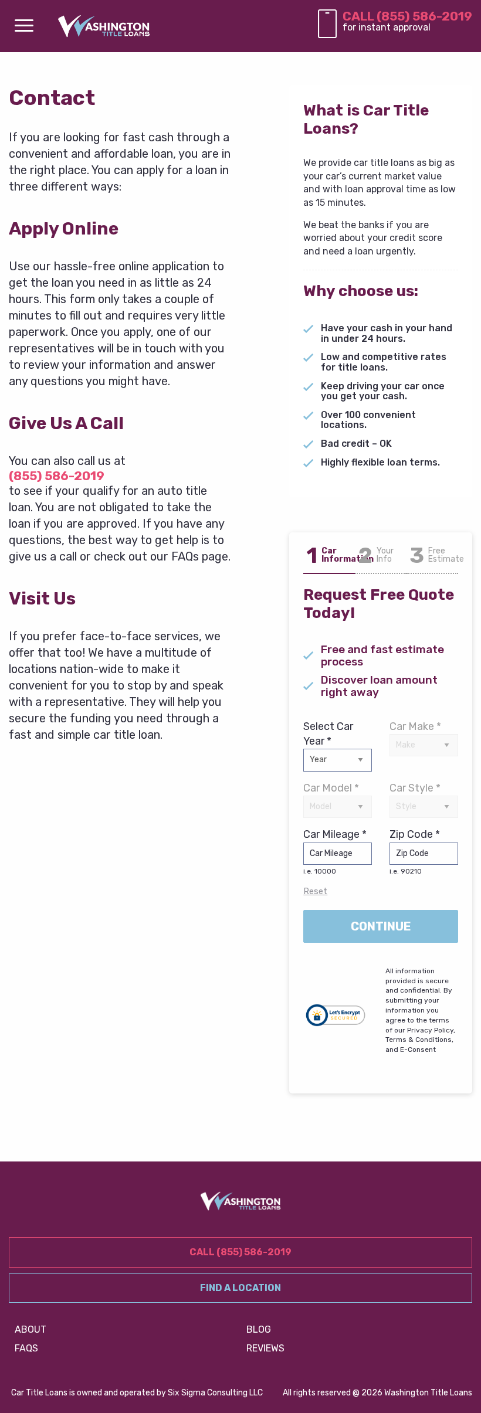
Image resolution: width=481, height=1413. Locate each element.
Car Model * (331, 788)
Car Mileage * (335, 851)
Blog (258, 1329)
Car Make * (415, 726)
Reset (315, 891)
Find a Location (240, 1287)
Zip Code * (414, 851)
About (30, 1329)
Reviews (265, 1348)
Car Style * (415, 788)
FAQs (26, 1348)
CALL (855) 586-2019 (407, 16)
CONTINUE (381, 926)
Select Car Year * (328, 734)
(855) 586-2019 (56, 476)
